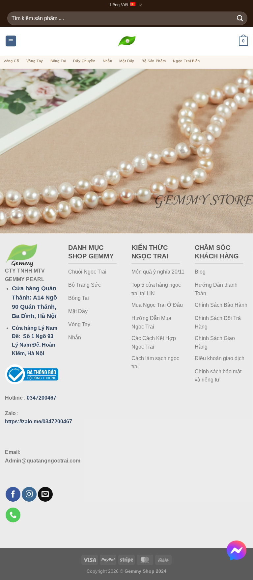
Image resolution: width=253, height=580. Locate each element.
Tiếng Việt (118, 4)
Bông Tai (58, 61)
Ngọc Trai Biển (186, 61)
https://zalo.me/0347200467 (38, 421)
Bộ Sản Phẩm (154, 61)
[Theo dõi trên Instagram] (29, 494)
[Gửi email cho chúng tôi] (45, 494)
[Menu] (11, 41)
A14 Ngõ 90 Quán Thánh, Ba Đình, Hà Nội (34, 306)
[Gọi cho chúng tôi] (13, 515)
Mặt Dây (126, 61)
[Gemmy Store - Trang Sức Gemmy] (126, 41)
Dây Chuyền (84, 61)
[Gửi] (240, 18)
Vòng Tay (34, 61)
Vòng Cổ (11, 61)
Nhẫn (107, 61)
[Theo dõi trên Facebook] (13, 494)
